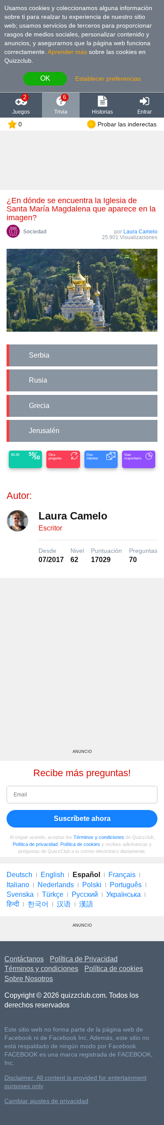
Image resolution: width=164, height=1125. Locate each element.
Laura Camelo (140, 232)
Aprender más (67, 51)
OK (45, 78)
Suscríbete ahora (82, 818)
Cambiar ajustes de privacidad (46, 1101)
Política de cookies (80, 844)
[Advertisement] (82, 666)
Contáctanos (24, 959)
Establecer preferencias (108, 78)
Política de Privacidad (84, 959)
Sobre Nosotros (28, 978)
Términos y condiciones (98, 837)
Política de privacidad (35, 844)
